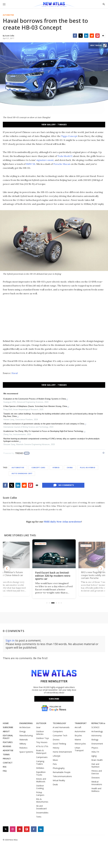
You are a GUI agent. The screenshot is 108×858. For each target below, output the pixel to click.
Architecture (24, 727)
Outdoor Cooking (40, 787)
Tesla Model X (65, 156)
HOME (6, 723)
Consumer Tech (60, 735)
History (56, 747)
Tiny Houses (41, 742)
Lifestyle (56, 756)
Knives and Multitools (41, 780)
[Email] (103, 35)
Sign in (10, 640)
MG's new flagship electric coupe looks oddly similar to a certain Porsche (85, 575)
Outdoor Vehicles (40, 732)
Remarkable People (61, 772)
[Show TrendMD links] (103, 453)
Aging (93, 756)
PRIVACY (7, 758)
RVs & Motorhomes (42, 800)
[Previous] (7, 568)
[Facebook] (75, 35)
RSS (4, 766)
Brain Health (97, 760)
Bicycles (78, 735)
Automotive (8, 15)
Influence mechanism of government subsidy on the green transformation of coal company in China (43, 424)
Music (55, 760)
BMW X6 (30, 164)
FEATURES (8, 742)
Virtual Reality (59, 780)
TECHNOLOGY (59, 723)
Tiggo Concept (69, 136)
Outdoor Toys (42, 738)
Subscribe (54, 698)
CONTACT (8, 762)
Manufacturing (26, 735)
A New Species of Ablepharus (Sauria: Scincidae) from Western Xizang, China (35, 406)
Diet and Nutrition (95, 765)
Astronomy (96, 735)
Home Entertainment (62, 751)
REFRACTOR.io (98, 723)
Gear (38, 727)
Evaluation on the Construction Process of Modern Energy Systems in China (34, 399)
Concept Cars (38, 467)
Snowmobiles (42, 812)
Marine (78, 739)
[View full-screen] (105, 45)
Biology (94, 739)
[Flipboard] (97, 35)
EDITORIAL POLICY (8, 736)
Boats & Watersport (41, 751)
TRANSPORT (81, 723)
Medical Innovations (96, 783)
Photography (59, 768)
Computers (58, 731)
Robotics (23, 747)
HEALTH (95, 751)
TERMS (6, 754)
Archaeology (97, 731)
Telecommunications (62, 776)
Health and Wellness (96, 789)
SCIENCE (95, 727)
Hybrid (56, 467)
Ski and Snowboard (41, 807)
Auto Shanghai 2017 (22, 473)
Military (22, 743)
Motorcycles (80, 743)
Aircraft (78, 727)
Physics (94, 747)
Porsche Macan (61, 164)
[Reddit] (92, 35)
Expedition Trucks (41, 773)
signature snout (45, 160)
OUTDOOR (41, 723)
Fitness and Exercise (96, 772)
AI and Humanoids (61, 727)
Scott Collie (10, 497)
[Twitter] (80, 35)
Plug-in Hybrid (87, 467)
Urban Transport (79, 749)
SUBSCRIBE (8, 727)
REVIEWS (7, 746)
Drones (56, 739)
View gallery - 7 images (54, 124)
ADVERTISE (8, 750)
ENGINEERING (26, 723)
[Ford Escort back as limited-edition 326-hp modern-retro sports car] (40, 554)
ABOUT (6, 731)
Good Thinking (59, 743)
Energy (22, 731)
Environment (97, 743)
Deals (55, 784)
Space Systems (26, 751)
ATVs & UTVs (42, 746)
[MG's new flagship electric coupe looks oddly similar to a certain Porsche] (86, 554)
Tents (38, 816)
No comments (66, 485)
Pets (55, 764)
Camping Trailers (40, 762)
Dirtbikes (40, 768)
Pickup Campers (40, 793)
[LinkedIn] (86, 35)
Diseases (95, 777)
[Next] (101, 568)
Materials (23, 739)
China (70, 467)
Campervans (42, 757)
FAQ (5, 770)
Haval (15, 373)
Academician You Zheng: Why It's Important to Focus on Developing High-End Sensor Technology (43, 431)
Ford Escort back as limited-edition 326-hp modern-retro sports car (39, 575)
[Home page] (54, 5)
